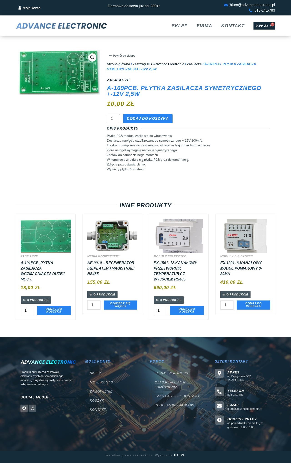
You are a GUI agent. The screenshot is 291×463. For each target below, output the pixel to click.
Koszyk (97, 400)
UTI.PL (179, 455)
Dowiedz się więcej (120, 305)
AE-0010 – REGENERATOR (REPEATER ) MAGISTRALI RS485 (110, 268)
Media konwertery (103, 256)
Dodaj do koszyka (148, 118)
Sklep (180, 25)
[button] (92, 57)
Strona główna (118, 64)
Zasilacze (194, 64)
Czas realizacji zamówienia (170, 384)
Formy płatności (171, 373)
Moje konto (101, 382)
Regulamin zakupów (174, 405)
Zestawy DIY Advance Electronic (158, 64)
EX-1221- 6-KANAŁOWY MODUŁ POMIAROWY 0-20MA (241, 268)
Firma (204, 25)
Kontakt (232, 25)
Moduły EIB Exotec (170, 256)
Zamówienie (101, 391)
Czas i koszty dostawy (177, 396)
